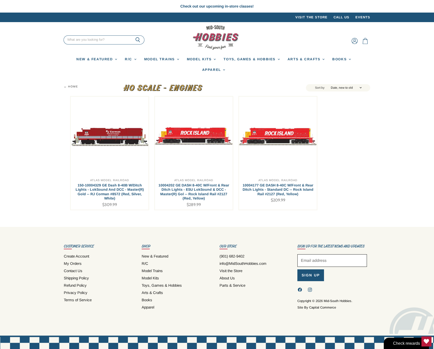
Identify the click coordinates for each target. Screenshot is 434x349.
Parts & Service (232, 285)
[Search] (137, 39)
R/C (129, 59)
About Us (227, 278)
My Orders (73, 263)
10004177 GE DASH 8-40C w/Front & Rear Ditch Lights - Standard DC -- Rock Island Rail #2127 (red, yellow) (278, 189)
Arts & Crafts (305, 59)
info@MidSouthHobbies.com (243, 263)
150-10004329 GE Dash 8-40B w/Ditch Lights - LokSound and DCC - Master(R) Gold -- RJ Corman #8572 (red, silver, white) (110, 192)
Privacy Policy (75, 292)
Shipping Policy (76, 278)
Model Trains (160, 59)
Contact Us (73, 271)
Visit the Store (311, 17)
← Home (71, 86)
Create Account (76, 256)
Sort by (319, 87)
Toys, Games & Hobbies (250, 59)
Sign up (311, 275)
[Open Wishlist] (426, 341)
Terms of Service (78, 300)
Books (340, 59)
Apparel (212, 70)
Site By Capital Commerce (316, 307)
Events (362, 17)
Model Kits (200, 59)
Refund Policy (75, 285)
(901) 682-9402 (232, 256)
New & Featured (95, 59)
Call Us (341, 17)
